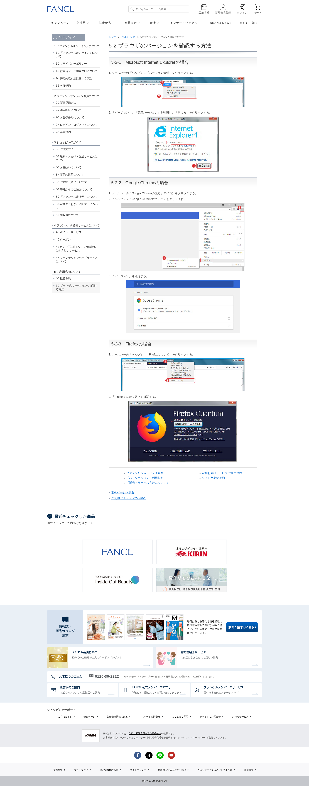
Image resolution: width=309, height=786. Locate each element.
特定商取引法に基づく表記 (172, 769)
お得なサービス (240, 716)
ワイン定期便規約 (213, 478)
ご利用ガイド (128, 37)
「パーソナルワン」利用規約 (144, 478)
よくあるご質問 (180, 716)
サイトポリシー (138, 769)
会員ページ (89, 716)
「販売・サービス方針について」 (147, 482)
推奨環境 (248, 769)
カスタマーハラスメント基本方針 (214, 769)
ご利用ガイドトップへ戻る (128, 498)
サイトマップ (81, 769)
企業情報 (58, 769)
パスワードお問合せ (149, 716)
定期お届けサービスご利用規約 (222, 473)
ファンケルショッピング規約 (144, 473)
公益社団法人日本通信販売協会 (145, 733)
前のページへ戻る (122, 492)
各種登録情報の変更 (117, 716)
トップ (112, 37)
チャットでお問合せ (210, 716)
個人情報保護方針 (109, 769)
